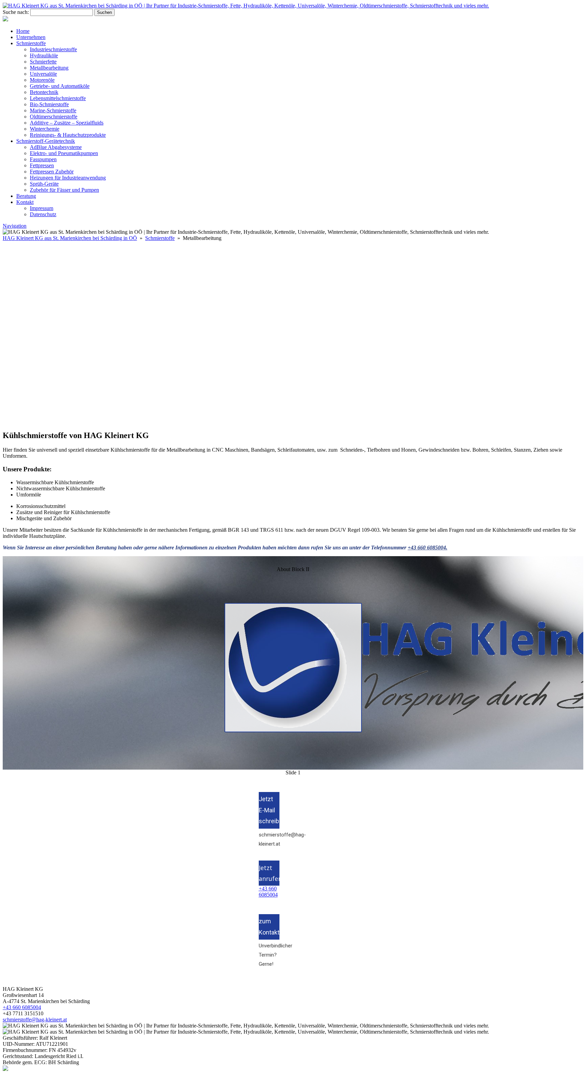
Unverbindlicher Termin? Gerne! (269, 955)
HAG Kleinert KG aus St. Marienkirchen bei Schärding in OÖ (70, 238)
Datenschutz (43, 214)
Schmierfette (43, 61)
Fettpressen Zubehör (52, 171)
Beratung (26, 196)
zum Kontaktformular (269, 927)
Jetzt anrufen (269, 873)
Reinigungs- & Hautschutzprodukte (68, 135)
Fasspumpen (43, 159)
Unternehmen (30, 37)
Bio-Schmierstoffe (49, 104)
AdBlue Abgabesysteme (56, 147)
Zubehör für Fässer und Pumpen (64, 190)
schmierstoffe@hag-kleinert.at (269, 839)
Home (23, 31)
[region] (293, 333)
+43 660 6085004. (427, 547)
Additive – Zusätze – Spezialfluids (66, 123)
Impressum (41, 208)
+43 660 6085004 (268, 892)
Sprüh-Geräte (44, 184)
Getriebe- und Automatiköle (60, 86)
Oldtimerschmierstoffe (53, 116)
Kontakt (25, 202)
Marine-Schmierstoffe (53, 110)
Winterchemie (44, 129)
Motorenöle (42, 80)
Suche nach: (16, 12)
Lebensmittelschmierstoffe (58, 98)
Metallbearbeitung (49, 68)
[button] (293, 408)
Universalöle (43, 74)
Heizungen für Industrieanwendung (68, 178)
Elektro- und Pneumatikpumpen (64, 153)
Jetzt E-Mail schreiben (269, 810)
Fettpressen (42, 165)
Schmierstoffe (31, 43)
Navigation (14, 226)
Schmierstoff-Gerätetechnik (45, 141)
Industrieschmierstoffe (53, 49)
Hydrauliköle (44, 55)
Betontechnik (44, 92)
